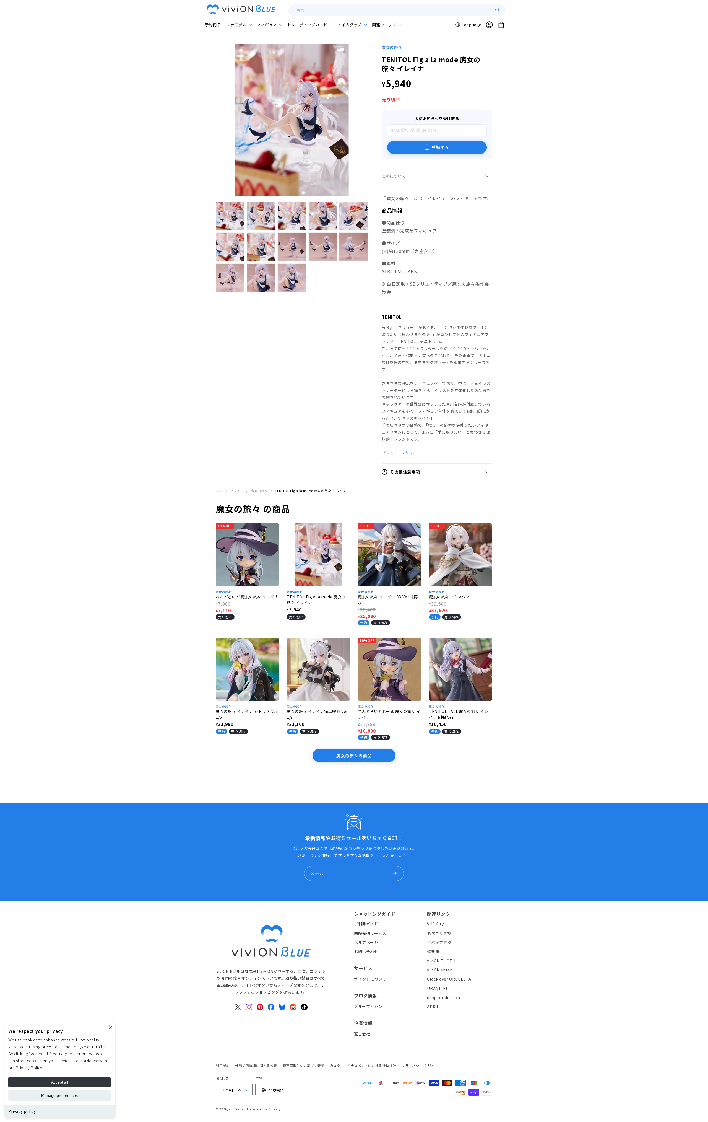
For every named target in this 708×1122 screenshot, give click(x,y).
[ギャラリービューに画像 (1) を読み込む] (230, 216)
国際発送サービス (370, 933)
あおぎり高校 (439, 933)
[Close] (110, 1027)
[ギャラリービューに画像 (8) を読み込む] (291, 247)
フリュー (409, 453)
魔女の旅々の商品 (354, 755)
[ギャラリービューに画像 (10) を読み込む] (353, 247)
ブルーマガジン (368, 1006)
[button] (238, 24)
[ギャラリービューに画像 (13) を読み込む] (291, 277)
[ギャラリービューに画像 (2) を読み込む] (261, 216)
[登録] (395, 873)
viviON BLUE (239, 1109)
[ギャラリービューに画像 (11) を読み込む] (230, 277)
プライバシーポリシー (419, 1065)
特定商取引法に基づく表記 (303, 1065)
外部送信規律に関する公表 (256, 1065)
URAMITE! (437, 988)
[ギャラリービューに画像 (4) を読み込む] (322, 216)
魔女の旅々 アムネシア (449, 596)
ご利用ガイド (366, 924)
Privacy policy (22, 1111)
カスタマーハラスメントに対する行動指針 (363, 1065)
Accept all (59, 1082)
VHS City (435, 924)
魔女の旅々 (392, 47)
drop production (443, 997)
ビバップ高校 (439, 942)
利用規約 (223, 1065)
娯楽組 (433, 951)
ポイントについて (370, 979)
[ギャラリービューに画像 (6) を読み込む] (230, 247)
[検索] (498, 10)
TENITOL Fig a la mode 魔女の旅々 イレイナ (316, 599)
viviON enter (439, 970)
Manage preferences (59, 1095)
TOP (219, 490)
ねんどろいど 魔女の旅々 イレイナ (247, 596)
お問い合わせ (366, 951)
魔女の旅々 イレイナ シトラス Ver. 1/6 (247, 714)
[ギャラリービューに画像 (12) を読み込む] (261, 277)
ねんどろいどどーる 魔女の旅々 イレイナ (389, 714)
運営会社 (362, 1033)
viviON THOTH (441, 960)
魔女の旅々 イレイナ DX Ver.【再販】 (388, 599)
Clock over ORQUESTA (449, 979)
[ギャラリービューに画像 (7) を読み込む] (261, 247)
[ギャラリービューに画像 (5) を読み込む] (353, 216)
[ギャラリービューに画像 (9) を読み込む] (322, 247)
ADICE (433, 1006)
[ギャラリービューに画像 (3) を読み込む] (291, 216)
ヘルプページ (366, 942)
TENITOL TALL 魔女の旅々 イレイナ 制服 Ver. (458, 714)
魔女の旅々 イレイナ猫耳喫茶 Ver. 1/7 (317, 714)
